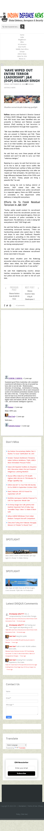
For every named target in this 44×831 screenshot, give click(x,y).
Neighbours (22, 40)
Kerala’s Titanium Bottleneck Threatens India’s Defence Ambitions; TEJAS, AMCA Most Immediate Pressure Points (22, 460)
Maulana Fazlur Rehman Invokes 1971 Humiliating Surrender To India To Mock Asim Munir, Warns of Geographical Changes (20, 653)
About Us (22, 59)
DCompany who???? (16, 614)
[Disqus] (22, 343)
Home (22, 35)
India (22, 37)
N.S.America (22, 44)
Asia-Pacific (22, 47)
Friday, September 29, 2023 (14, 84)
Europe (22, 51)
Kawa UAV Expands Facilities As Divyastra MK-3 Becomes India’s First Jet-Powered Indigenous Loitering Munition (22, 469)
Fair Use (24, 814)
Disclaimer (22, 806)
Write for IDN (22, 56)
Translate (22, 748)
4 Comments (20, 305)
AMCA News (22, 54)
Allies (22, 42)
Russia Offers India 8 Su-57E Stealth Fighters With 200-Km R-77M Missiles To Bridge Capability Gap (22, 478)
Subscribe (21, 773)
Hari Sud (12, 636)
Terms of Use (32, 806)
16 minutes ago (21, 632)
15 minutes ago (21, 621)
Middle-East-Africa (22, 49)
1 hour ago (15, 642)
